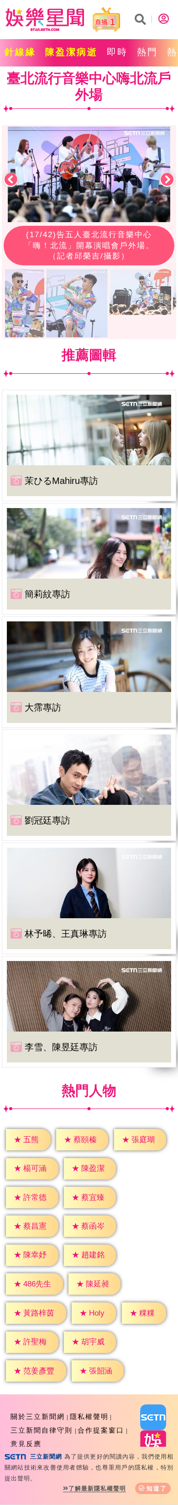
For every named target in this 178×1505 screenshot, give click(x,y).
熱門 (147, 52)
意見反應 (26, 1444)
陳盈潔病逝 (71, 52)
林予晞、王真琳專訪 (66, 934)
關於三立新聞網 (37, 1416)
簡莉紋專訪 (47, 594)
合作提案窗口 (101, 1430)
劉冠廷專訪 (47, 820)
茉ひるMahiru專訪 (61, 481)
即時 (117, 52)
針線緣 (20, 52)
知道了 (157, 1488)
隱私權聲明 (89, 1416)
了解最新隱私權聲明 (97, 1488)
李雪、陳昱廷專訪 (61, 1047)
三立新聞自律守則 (41, 1430)
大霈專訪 (43, 707)
